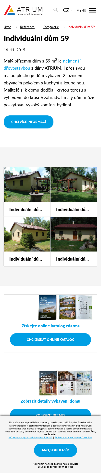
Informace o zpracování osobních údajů (30, 437)
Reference (27, 26)
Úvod (7, 26)
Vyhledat (55, 10)
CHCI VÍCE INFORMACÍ (28, 121)
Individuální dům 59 (81, 26)
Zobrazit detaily (50, 415)
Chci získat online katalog (50, 339)
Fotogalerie (51, 26)
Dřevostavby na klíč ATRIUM (23, 13)
